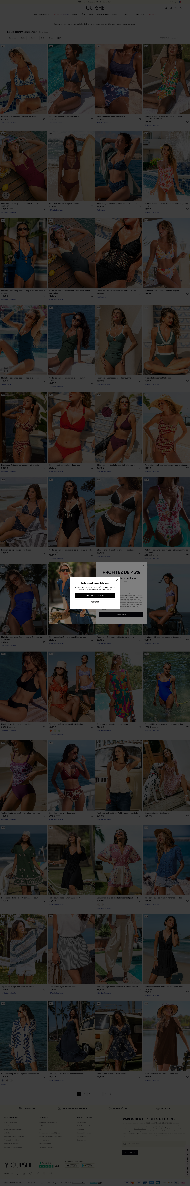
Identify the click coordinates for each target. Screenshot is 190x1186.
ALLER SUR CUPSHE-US (95, 596)
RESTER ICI (95, 602)
